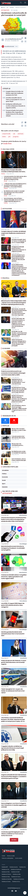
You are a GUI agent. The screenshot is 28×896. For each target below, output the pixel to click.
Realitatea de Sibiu (6, 871)
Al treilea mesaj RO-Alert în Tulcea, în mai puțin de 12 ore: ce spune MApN (15, 99)
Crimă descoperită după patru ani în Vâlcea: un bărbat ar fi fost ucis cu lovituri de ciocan (12, 833)
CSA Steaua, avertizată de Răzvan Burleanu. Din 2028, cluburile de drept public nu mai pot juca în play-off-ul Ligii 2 (13, 720)
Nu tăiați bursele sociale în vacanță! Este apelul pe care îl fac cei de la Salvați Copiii (14, 192)
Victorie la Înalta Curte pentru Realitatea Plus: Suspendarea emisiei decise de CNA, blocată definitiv (14, 113)
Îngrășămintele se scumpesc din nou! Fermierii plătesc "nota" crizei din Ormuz (18, 382)
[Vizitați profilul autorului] (2, 39)
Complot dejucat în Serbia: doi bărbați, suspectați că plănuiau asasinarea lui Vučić (14, 93)
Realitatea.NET (5, 867)
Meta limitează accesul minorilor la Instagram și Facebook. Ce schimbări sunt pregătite (13, 548)
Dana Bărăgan (23, 544)
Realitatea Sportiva (14, 867)
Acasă (4, 7)
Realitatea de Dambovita (16, 869)
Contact (3, 855)
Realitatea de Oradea (6, 881)
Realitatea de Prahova (6, 874)
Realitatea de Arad (16, 39)
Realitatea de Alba (17, 874)
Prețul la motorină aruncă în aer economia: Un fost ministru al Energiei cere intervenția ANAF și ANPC (13, 373)
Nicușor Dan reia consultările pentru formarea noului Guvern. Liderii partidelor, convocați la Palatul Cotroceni (15, 186)
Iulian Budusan (23, 515)
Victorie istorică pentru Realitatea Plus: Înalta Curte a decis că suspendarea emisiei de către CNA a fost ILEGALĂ (13, 519)
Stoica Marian (23, 601)
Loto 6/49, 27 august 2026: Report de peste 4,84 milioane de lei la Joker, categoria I (12, 605)
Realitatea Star (22, 867)
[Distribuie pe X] (25, 41)
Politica (3, 173)
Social (5, 181)
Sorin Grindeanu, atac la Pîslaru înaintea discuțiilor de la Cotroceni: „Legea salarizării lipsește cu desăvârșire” (14, 201)
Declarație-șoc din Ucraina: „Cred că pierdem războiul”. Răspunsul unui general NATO (19, 334)
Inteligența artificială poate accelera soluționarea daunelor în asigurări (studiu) (15, 105)
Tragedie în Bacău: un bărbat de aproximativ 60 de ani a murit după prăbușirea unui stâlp (12, 748)
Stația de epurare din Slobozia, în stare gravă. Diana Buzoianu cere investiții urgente (13, 662)
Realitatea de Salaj (6, 876)
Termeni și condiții (11, 855)
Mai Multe (14, 839)
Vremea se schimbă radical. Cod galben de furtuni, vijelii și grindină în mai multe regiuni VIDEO (14, 576)
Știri (7, 7)
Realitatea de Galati (15, 871)
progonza (15, 136)
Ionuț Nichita (23, 658)
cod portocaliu (6, 133)
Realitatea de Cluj (5, 869)
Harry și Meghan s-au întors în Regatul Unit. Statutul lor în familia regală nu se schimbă (13, 805)
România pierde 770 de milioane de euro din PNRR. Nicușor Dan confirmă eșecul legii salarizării (19, 390)
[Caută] (20, 3)
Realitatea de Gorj (16, 881)
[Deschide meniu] (25, 3)
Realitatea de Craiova (15, 876)
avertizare (20, 133)
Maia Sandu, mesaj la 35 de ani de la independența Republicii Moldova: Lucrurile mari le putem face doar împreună (19, 312)
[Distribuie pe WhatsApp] (22, 41)
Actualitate (12, 7)
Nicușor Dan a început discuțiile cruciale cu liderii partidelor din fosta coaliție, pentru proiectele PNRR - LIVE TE (14, 171)
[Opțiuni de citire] (25, 892)
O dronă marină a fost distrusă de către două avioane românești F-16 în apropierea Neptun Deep (15, 178)
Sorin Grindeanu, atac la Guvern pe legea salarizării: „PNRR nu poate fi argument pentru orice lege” (19, 408)
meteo (4, 136)
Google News (7, 143)
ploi (9, 136)
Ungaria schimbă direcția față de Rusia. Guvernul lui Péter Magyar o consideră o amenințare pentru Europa (14, 776)
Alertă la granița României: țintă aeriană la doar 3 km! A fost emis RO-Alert (13, 633)
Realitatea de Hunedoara (19, 879)
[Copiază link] (22, 38)
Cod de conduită (18, 858)
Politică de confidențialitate (7, 858)
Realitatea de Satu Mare (7, 879)
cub (14, 133)
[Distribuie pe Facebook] (25, 38)
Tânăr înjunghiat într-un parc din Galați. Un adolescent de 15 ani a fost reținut (13, 691)
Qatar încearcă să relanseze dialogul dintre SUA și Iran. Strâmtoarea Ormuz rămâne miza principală (19, 342)
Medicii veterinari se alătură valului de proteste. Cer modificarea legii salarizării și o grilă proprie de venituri (19, 399)
